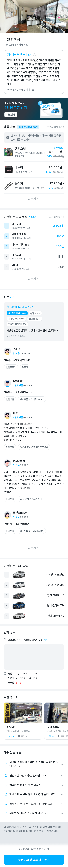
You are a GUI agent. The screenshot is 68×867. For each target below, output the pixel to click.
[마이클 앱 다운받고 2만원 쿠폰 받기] (34, 109)
